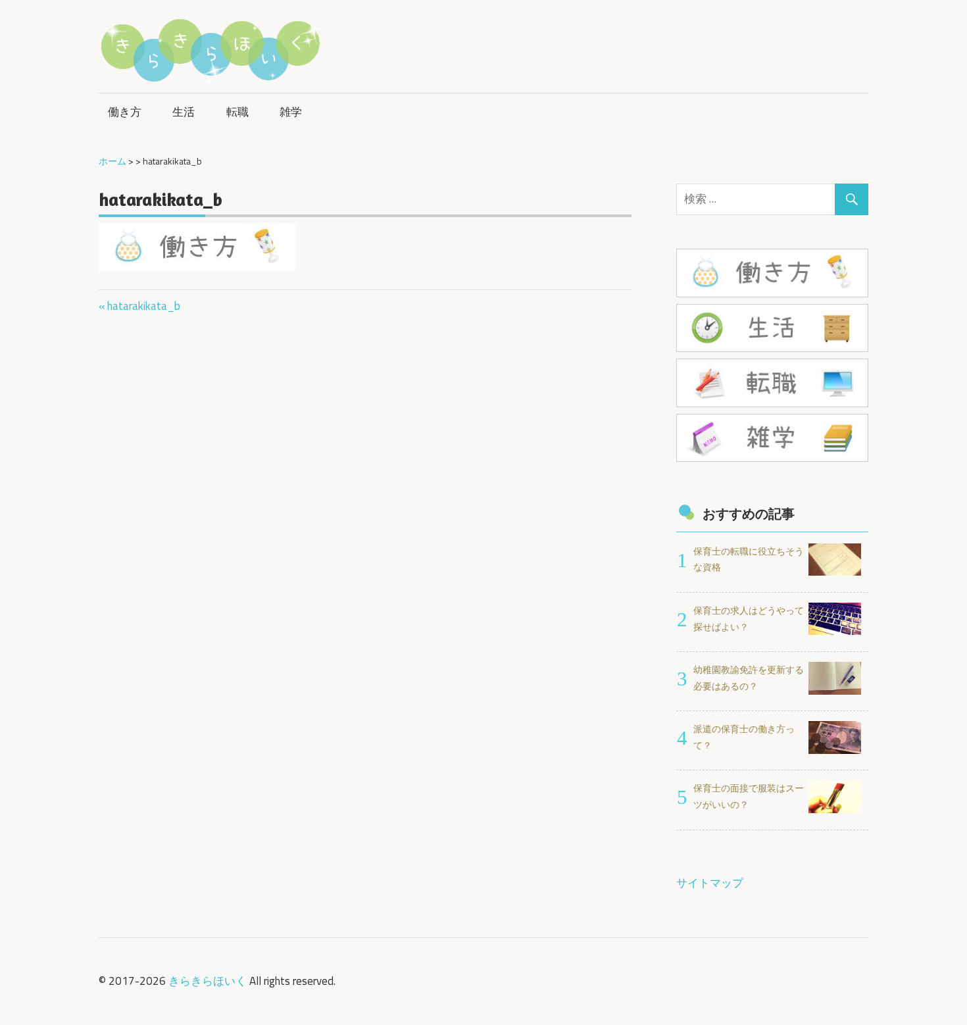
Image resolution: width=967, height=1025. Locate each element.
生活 (183, 111)
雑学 (291, 111)
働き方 (124, 111)
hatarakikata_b (143, 305)
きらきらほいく (207, 980)
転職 (237, 111)
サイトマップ (709, 882)
